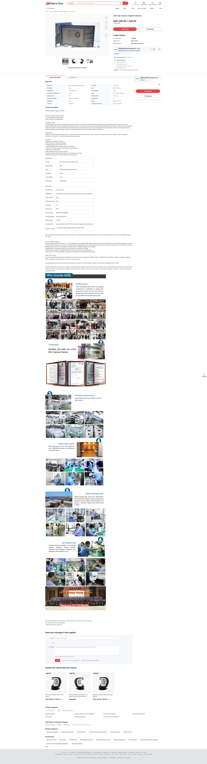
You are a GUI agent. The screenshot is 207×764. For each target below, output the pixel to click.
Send (57, 660)
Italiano (95, 754)
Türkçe (135, 754)
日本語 (121, 754)
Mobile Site (138, 752)
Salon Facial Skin (132, 739)
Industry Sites (114, 752)
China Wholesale (97, 752)
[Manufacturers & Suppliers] (54, 3)
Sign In (116, 70)
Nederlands (106, 754)
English (65, 754)
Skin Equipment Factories (86, 739)
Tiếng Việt (140, 754)
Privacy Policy (127, 757)
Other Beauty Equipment (139, 714)
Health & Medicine (54, 11)
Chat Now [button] (151, 29)
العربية (112, 754)
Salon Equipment (81, 732)
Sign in (160, 4)
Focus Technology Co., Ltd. (93, 757)
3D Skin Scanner (127, 732)
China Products (71, 752)
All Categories (50, 8)
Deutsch (100, 754)
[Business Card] (159, 84)
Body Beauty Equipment (110, 714)
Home (46, 11)
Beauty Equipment (63, 11)
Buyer (124, 8)
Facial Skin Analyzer (115, 732)
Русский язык (89, 754)
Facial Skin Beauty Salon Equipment (149, 739)
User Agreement (112, 757)
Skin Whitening (73, 739)
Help (133, 8)
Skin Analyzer (72, 11)
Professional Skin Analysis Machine (98, 732)
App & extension (142, 8)
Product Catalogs (68, 710)
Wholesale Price (105, 752)
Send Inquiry (125, 29)
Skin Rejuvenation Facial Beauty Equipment (57, 743)
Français (82, 754)
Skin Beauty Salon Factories (103, 739)
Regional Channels (123, 752)
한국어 (116, 754)
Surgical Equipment (50, 714)
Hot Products (64, 752)
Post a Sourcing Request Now (90, 660)
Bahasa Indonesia (148, 754)
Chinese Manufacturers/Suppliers (84, 752)
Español (71, 754)
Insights (144, 752)
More (46, 746)
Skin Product (63, 739)
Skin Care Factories (51, 739)
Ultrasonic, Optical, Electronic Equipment (84, 714)
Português (76, 754)
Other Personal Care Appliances (111, 716)
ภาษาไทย (130, 754)
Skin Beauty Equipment (80, 716)
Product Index (131, 752)
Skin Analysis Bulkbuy (77, 743)
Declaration (120, 757)
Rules (160, 8)
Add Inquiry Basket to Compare (78, 67)
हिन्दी (125, 754)
